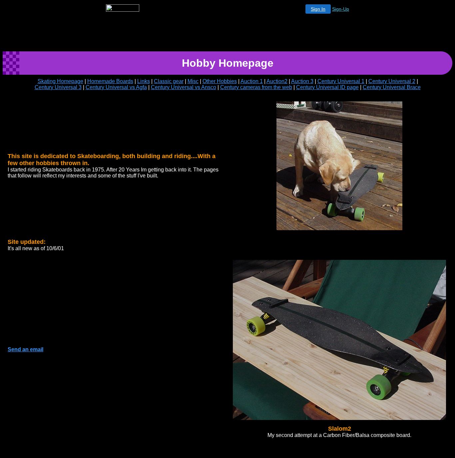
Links (143, 81)
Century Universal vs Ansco (183, 87)
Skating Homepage (60, 81)
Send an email (25, 349)
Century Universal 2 (391, 81)
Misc (193, 81)
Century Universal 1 (340, 81)
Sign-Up (340, 9)
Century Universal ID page (327, 87)
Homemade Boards (110, 81)
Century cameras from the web (256, 87)
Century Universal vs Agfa (116, 87)
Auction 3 (302, 81)
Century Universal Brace (392, 87)
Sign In (318, 9)
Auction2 (276, 81)
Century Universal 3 (58, 87)
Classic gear (169, 81)
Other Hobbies (220, 81)
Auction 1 (251, 81)
